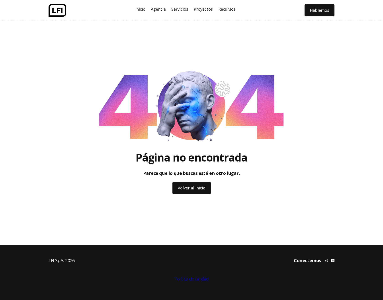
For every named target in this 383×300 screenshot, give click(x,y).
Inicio (140, 9)
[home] (57, 10)
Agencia (158, 9)
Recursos (227, 9)
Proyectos (203, 9)
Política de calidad (191, 279)
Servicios (179, 9)
